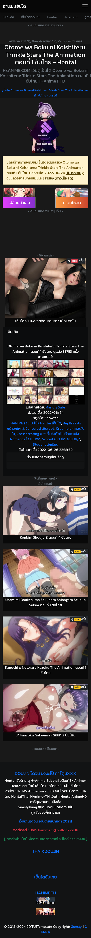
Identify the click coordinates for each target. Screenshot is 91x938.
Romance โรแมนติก (25, 439)
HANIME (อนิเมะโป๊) (24, 423)
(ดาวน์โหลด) (64, 178)
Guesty (76, 926)
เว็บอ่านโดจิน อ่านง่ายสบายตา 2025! (45, 821)
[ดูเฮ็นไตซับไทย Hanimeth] (45, 911)
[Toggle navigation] (85, 6)
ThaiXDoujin (45, 851)
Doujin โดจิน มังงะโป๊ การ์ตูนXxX (45, 773)
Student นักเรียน (45, 444)
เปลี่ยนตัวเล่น (19, 203)
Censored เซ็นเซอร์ (39, 428)
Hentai (52, 17)
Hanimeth (70, 17)
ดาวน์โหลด (72, 203)
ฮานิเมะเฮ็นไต (14, 6)
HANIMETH (45, 893)
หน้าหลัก (9, 17)
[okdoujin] (45, 900)
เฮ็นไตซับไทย (45, 877)
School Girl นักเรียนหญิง (61, 439)
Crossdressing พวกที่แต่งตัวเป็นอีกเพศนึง (48, 433)
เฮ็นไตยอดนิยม (30, 17)
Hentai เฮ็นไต (50, 423)
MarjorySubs (55, 407)
